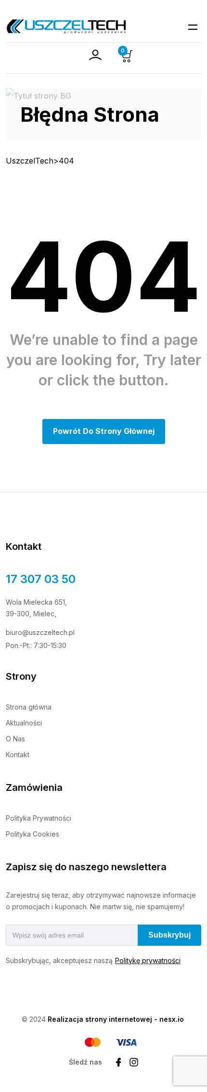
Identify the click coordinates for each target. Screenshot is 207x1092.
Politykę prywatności (148, 960)
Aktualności (24, 723)
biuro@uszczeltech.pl (40, 632)
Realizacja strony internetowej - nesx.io (116, 1019)
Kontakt (17, 754)
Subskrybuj (169, 935)
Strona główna (29, 707)
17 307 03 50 (41, 579)
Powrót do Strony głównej (104, 431)
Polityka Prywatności (38, 818)
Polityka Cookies (32, 834)
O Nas (15, 739)
